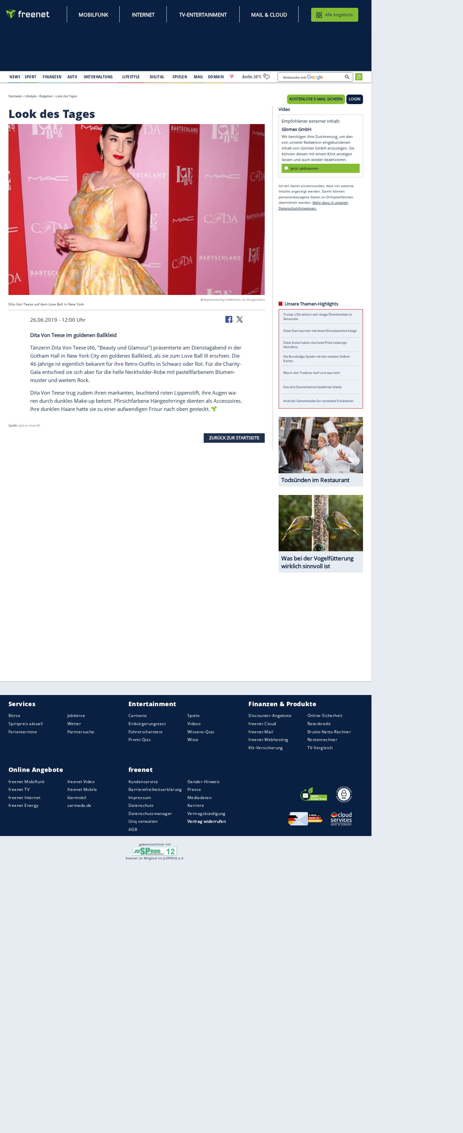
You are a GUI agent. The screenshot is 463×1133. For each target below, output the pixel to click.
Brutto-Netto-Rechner (329, 731)
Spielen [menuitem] (180, 77)
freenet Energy (23, 805)
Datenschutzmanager (150, 813)
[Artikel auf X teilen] (240, 319)
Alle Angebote (339, 15)
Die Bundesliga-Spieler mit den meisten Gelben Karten (316, 358)
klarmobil (76, 797)
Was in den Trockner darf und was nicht (311, 373)
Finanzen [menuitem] (52, 77)
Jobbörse (76, 715)
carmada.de (79, 805)
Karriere (195, 805)
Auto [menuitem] (72, 77)
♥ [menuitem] (231, 76)
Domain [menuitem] (216, 77)
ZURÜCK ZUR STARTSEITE (234, 438)
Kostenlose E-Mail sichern (315, 99)
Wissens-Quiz (201, 731)
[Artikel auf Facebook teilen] (229, 319)
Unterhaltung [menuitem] (98, 77)
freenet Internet (24, 797)
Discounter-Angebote (269, 715)
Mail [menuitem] (198, 77)
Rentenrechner (322, 739)
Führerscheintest (145, 731)
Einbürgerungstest (147, 723)
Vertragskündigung (206, 813)
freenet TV (18, 789)
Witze (193, 739)
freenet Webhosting (268, 739)
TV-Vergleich (320, 747)
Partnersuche (81, 731)
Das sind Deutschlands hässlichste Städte (312, 387)
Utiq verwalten (143, 821)
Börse (14, 715)
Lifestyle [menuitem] (131, 77)
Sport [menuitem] (30, 77)
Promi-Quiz (139, 739)
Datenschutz (141, 805)
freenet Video (81, 781)
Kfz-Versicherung (265, 747)
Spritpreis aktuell (25, 723)
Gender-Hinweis (203, 781)
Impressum (139, 797)
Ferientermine (22, 731)
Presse (194, 789)
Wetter (74, 723)
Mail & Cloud (269, 14)
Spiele (193, 715)
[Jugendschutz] (155, 850)
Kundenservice (143, 781)
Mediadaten (199, 797)
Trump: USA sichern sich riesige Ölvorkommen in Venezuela (317, 316)
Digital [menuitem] (157, 77)
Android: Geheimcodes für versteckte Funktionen (318, 401)
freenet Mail (260, 731)
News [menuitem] (14, 77)
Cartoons (137, 715)
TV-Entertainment (203, 14)
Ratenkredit (319, 723)
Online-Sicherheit (324, 715)
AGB (132, 829)
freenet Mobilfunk (26, 781)
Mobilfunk (93, 14)
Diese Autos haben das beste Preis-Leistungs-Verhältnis (315, 344)
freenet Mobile (82, 789)
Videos (194, 723)
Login (354, 99)
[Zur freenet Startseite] (28, 14)
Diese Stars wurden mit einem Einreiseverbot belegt (320, 331)
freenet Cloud (262, 723)
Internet (143, 14)
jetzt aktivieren (304, 168)
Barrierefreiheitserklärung (155, 789)
